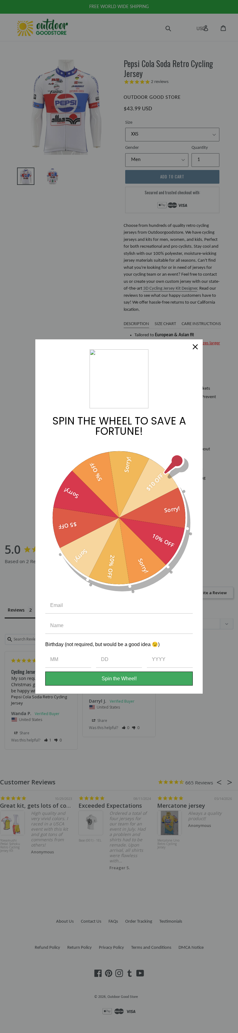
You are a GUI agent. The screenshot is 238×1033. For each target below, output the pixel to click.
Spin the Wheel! (119, 678)
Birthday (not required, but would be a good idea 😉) (102, 644)
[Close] (195, 346)
